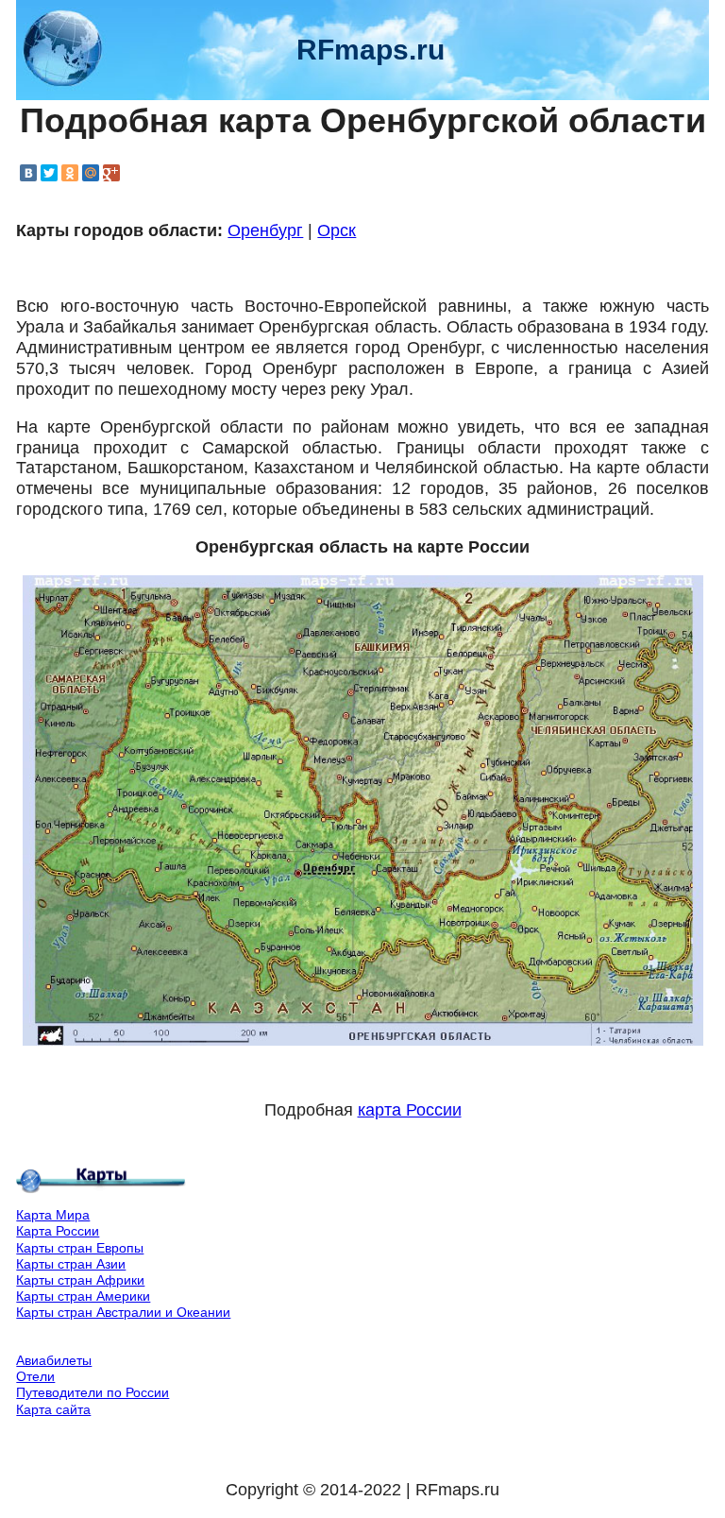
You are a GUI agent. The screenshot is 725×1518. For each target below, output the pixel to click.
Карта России (57, 1230)
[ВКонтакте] (28, 172)
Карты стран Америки (83, 1296)
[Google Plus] (111, 172)
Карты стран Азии (71, 1263)
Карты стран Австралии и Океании (123, 1312)
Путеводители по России (92, 1392)
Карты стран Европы (79, 1247)
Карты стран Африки (80, 1280)
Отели (35, 1376)
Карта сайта (53, 1409)
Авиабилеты (54, 1360)
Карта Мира (53, 1214)
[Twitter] (49, 172)
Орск (336, 230)
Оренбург (265, 230)
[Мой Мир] (90, 172)
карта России (410, 1109)
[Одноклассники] (69, 172)
